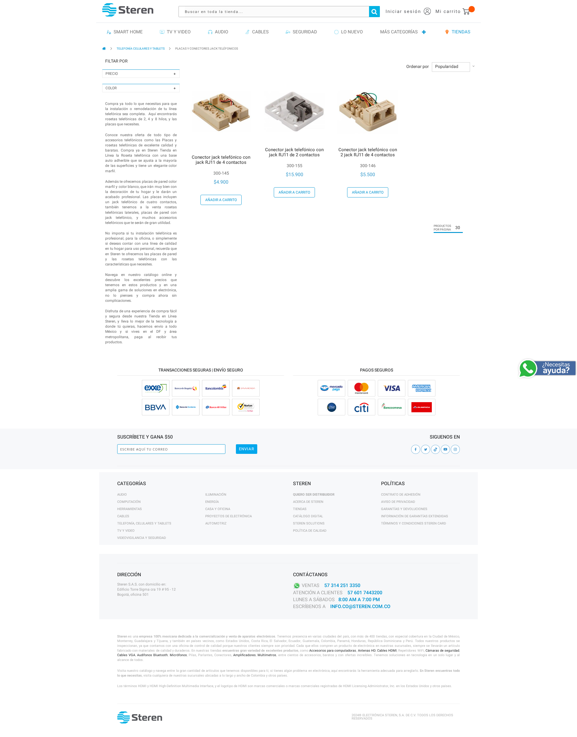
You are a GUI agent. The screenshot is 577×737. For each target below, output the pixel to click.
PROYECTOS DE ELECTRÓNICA (228, 516)
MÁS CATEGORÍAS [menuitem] (399, 32)
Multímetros (267, 655)
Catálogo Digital (308, 516)
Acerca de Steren (308, 501)
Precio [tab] (111, 73)
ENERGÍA (212, 501)
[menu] (288, 32)
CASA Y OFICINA (217, 509)
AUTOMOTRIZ (216, 523)
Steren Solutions (309, 523)
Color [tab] (111, 88)
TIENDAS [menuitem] (459, 32)
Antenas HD (367, 650)
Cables (123, 516)
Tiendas (300, 509)
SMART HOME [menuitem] (127, 32)
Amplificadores (244, 655)
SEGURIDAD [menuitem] (303, 32)
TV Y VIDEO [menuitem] (177, 32)
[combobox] (282, 11)
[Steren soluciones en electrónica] (127, 10)
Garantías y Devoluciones (404, 509)
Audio (122, 494)
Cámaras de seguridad (442, 650)
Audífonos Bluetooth (152, 655)
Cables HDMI (387, 650)
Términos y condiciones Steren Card (413, 523)
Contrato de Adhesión (400, 494)
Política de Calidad (309, 530)
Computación (129, 501)
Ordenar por (417, 67)
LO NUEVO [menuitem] (351, 32)
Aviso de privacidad (398, 501)
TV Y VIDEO (126, 530)
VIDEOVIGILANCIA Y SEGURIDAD (141, 537)
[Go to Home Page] (104, 48)
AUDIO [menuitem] (220, 32)
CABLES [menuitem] (259, 32)
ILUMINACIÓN (215, 494)
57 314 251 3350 (342, 585)
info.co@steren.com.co (360, 606)
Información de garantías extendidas (414, 516)
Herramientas (129, 509)
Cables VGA (126, 655)
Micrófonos (178, 655)
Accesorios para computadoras (332, 650)
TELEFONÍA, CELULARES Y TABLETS (144, 523)
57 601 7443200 (364, 592)
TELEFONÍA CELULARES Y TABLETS (141, 49)
